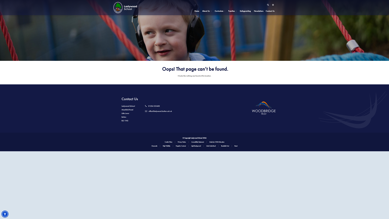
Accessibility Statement (199, 142)
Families (232, 11)
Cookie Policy (170, 142)
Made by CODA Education (216, 142)
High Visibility (168, 146)
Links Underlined (212, 146)
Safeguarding (245, 11)
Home (196, 11)
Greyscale (156, 146)
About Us (207, 11)
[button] (5, 214)
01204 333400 (154, 106)
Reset (236, 146)
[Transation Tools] (273, 4)
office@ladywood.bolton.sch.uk (160, 111)
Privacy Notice (183, 142)
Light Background (197, 146)
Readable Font (226, 146)
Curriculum (220, 11)
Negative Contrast (182, 146)
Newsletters (258, 11)
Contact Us (270, 11)
